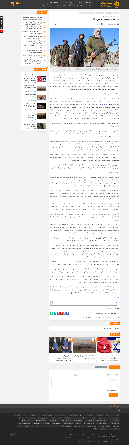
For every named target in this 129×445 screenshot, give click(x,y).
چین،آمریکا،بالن (37, 423)
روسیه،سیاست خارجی (28, 420)
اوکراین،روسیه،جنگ (114, 418)
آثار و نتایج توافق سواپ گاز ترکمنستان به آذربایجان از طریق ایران (32, 32)
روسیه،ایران (21, 418)
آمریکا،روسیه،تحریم (89, 415)
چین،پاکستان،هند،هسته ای (101, 429)
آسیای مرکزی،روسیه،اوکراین (113, 415)
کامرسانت (116, 297)
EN (43, 5)
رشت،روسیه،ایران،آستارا (70, 418)
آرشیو (118, 411)
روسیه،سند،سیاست (41, 420)
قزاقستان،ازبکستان (102, 423)
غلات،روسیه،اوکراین (114, 423)
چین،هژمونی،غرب (115, 429)
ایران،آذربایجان (102, 418)
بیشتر (23, 131)
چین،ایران (116, 426)
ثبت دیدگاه (113, 395)
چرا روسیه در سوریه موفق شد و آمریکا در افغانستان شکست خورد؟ (32, 56)
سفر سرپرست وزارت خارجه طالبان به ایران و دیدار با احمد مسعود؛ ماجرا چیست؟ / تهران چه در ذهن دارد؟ (33, 62)
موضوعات (89, 5)
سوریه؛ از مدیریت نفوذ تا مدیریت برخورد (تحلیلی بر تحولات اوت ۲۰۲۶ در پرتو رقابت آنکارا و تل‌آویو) (108, 358)
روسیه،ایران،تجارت (103, 420)
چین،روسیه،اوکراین (41, 426)
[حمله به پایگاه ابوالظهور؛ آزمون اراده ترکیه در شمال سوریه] (34, 88)
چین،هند (19, 426)
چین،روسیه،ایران (29, 426)
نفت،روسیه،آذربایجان (68, 423)
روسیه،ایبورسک (31, 418)
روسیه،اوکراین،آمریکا (43, 418)
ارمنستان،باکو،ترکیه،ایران (75, 415)
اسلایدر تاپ (100, 13)
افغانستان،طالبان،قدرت (61, 415)
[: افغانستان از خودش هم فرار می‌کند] (97, 24)
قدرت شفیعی (113, 303)
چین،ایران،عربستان (79, 426)
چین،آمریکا (47, 423)
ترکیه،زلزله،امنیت (83, 418)
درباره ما (117, 406)
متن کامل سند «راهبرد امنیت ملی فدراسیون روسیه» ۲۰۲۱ (34, 51)
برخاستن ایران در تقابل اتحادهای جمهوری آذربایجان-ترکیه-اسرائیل (34, 28)
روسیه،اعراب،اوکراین (56, 418)
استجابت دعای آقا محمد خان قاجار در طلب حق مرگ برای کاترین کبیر (33, 37)
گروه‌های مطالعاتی (73, 5)
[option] (108, 350)
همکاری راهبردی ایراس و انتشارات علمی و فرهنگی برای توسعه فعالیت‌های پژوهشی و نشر (61, 358)
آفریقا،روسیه (100, 415)
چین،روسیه (51, 426)
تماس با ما (110, 406)
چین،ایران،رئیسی (91, 426)
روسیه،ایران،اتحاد (115, 420)
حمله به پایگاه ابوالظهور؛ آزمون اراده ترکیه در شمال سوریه (85, 357)
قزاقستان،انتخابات (89, 423)
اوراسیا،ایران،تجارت (47, 415)
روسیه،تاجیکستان (91, 420)
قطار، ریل (79, 423)
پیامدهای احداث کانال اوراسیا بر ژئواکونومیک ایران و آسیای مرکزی (33, 23)
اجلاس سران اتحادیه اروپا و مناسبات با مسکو (32, 47)
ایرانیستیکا (49, 5)
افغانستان (107, 104)
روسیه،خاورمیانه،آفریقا (67, 420)
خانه (116, 13)
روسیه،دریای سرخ (54, 420)
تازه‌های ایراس (90, 13)
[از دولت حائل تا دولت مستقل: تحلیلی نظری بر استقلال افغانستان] (34, 106)
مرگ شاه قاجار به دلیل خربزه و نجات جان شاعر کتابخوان (33, 42)
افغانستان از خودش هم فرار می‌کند (105, 19)
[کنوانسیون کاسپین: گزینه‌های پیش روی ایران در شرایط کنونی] (34, 125)
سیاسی (82, 13)
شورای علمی (63, 5)
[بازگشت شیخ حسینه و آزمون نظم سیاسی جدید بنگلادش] (34, 97)
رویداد (56, 5)
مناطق (82, 5)
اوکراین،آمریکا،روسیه (34, 415)
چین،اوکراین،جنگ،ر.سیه (24, 423)
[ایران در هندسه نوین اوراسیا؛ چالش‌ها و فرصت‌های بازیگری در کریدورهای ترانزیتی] (34, 116)
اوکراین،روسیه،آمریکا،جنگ (20, 415)
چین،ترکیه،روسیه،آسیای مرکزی (64, 426)
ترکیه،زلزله (93, 418)
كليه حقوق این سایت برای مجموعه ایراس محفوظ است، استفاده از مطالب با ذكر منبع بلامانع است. (97, 442)
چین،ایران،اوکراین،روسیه (104, 426)
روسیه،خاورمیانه (79, 420)
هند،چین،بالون (56, 423)
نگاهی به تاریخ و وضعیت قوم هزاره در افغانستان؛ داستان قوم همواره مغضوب (32, 18)
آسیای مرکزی (109, 13)
